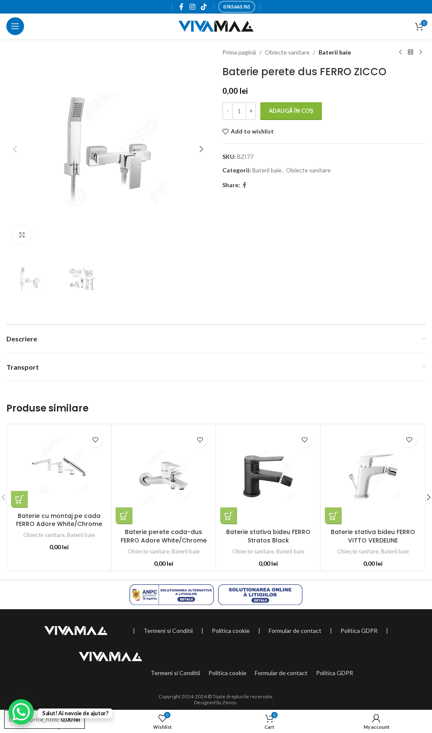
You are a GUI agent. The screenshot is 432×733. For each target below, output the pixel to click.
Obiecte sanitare (287, 52)
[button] (14, 149)
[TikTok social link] (203, 6)
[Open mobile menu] (15, 26)
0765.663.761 (236, 6)
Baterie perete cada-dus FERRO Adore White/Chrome (164, 536)
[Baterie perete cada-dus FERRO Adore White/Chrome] (163, 476)
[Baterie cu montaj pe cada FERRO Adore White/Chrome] (59, 468)
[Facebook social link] (181, 6)
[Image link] (76, 629)
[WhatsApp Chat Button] (21, 712)
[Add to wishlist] (95, 440)
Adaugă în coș (291, 110)
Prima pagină (239, 52)
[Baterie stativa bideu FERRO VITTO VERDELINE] (373, 476)
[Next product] (421, 52)
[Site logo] (216, 25)
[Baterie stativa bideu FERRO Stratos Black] (268, 476)
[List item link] (168, 630)
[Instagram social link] (192, 6)
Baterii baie (335, 52)
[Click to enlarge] (22, 235)
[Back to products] (410, 52)
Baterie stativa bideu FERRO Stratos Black (268, 536)
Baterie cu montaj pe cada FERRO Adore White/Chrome (59, 520)
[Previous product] (400, 52)
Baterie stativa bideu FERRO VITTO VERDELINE (373, 536)
